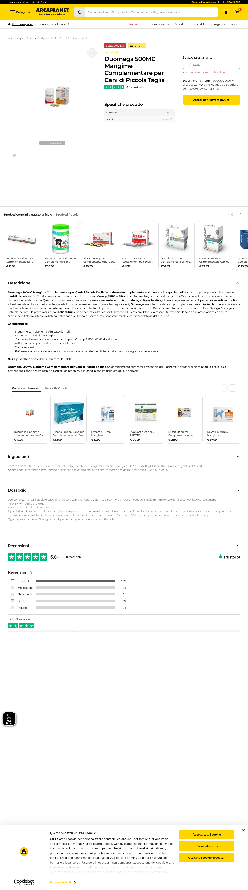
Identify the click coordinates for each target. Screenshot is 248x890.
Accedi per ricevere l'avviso (211, 100)
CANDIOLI (111, 51)
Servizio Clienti (39, 2)
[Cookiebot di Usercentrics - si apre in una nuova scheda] (24, 882)
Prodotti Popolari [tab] (68, 214)
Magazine (219, 24)
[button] (52, 97)
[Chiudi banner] (243, 830)
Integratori (80, 38)
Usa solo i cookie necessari (206, 857)
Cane (30, 38)
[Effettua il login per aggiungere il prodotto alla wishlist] (92, 53)
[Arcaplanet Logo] (52, 12)
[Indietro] (231, 214)
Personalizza (204, 846)
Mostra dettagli (60, 882)
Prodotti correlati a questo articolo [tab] (28, 214)
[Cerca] (79, 12)
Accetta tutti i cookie (207, 834)
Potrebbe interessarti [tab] (26, 388)
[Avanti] (240, 214)
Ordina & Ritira (160, 24)
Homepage (15, 38)
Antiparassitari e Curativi (53, 38)
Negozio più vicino (18, 2)
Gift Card (235, 24)
